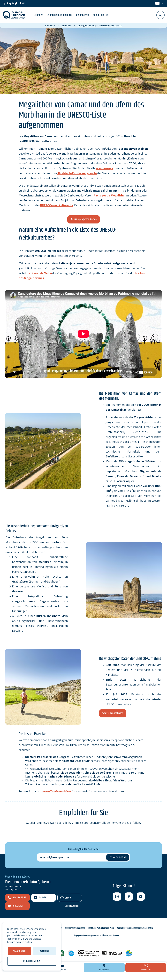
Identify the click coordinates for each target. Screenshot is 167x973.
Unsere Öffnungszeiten (71, 899)
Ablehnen (44, 951)
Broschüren (18, 906)
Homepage (50, 25)
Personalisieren (31, 961)
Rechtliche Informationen (75, 928)
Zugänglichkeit (13, 3)
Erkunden (38, 15)
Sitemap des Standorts (111, 935)
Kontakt (42, 898)
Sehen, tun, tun (100, 15)
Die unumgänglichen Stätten (84, 219)
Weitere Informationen (112, 713)
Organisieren (82, 15)
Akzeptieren (19, 951)
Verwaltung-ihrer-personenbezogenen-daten (135, 928)
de (157, 3)
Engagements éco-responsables (86, 935)
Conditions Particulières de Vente (101, 928)
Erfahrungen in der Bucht (59, 15)
